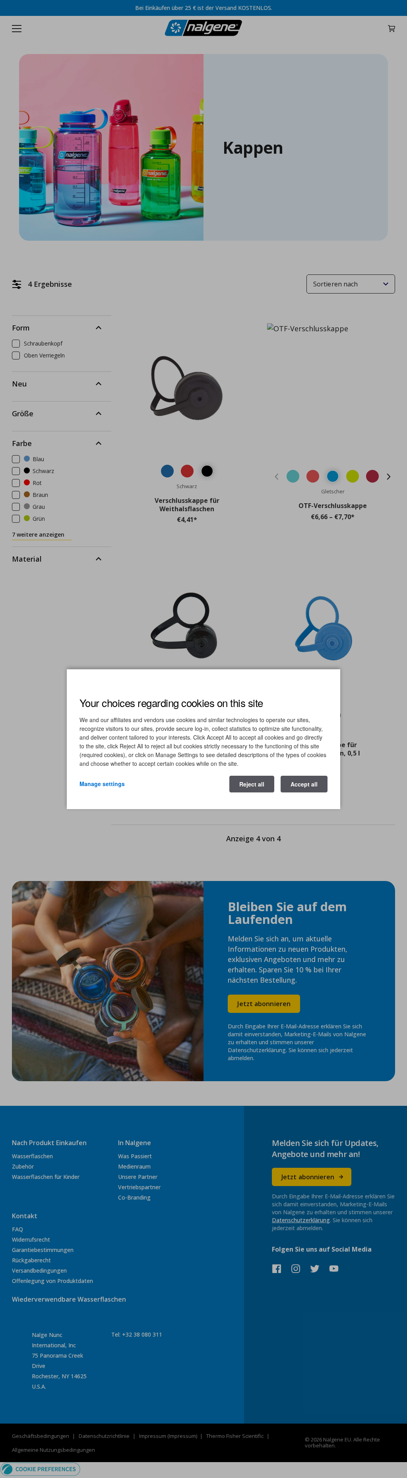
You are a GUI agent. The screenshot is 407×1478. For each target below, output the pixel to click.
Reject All (251, 784)
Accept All (304, 784)
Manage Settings (102, 784)
